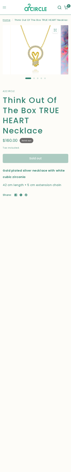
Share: (7, 195)
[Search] (59, 7)
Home (6, 20)
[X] (21, 195)
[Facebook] (16, 195)
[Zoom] (55, 30)
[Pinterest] (26, 195)
